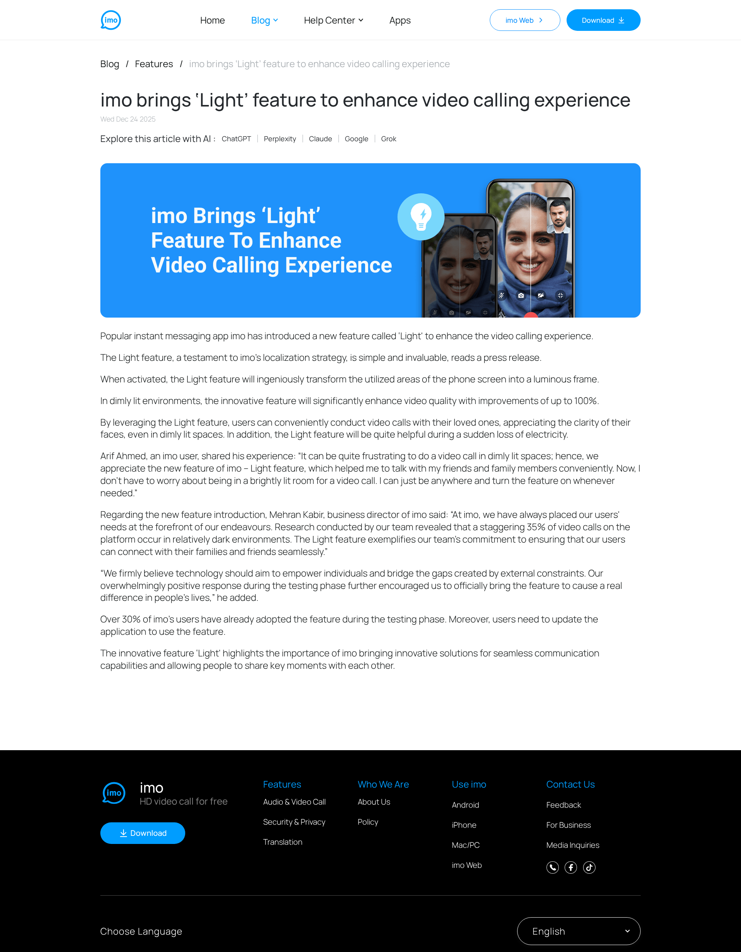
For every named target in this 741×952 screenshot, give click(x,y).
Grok (388, 138)
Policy (368, 822)
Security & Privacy (294, 822)
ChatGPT (236, 138)
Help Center (329, 20)
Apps (400, 20)
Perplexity (280, 138)
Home (212, 20)
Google (357, 138)
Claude (320, 138)
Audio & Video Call (294, 801)
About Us (374, 801)
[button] (579, 931)
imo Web (467, 865)
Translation (283, 842)
